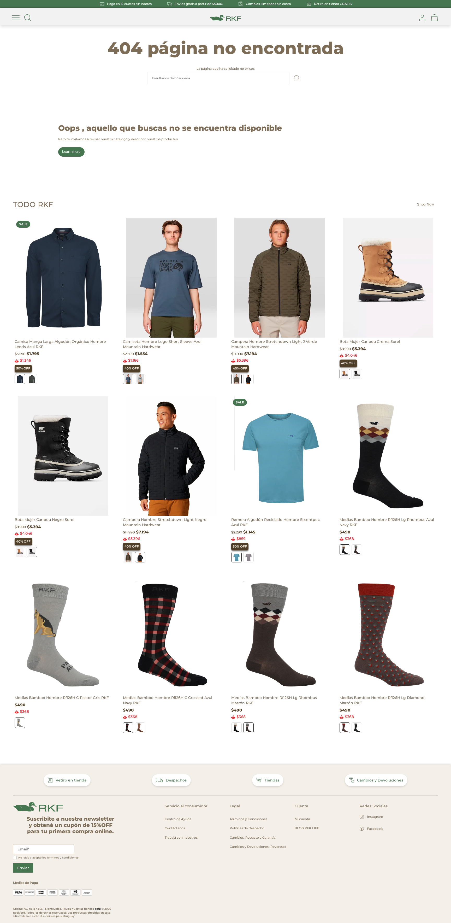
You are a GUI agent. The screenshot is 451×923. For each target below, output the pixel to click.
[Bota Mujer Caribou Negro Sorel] (357, 374)
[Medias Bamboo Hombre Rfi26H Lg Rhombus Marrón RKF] (280, 634)
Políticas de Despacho (247, 828)
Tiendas (272, 780)
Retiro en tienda (71, 780)
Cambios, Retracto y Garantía (252, 837)
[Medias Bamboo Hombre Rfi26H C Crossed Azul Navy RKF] (171, 634)
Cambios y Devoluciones (380, 780)
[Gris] (20, 723)
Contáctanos (175, 828)
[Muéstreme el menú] (15, 18)
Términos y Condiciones (248, 819)
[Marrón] (357, 549)
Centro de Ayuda (178, 819)
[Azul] (20, 379)
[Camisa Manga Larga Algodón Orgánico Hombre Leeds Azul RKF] (63, 278)
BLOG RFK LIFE (307, 828)
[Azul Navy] (345, 549)
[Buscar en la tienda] (27, 18)
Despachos (176, 780)
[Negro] (248, 379)
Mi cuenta (302, 819)
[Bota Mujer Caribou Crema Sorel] (388, 278)
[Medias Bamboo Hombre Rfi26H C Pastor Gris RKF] (63, 634)
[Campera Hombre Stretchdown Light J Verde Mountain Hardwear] (280, 278)
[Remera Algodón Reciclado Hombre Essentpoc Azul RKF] (280, 456)
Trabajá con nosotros (181, 837)
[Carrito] (434, 18)
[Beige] (140, 727)
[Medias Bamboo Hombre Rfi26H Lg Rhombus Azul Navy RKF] (388, 456)
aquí (98, 908)
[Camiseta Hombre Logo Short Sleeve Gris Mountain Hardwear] (140, 379)
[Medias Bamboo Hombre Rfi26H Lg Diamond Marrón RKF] (388, 634)
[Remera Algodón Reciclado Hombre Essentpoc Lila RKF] (248, 557)
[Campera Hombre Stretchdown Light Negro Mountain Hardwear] (171, 456)
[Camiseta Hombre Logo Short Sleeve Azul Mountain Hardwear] (171, 278)
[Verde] (32, 379)
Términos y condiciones (62, 857)
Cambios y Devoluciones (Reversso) (258, 847)
